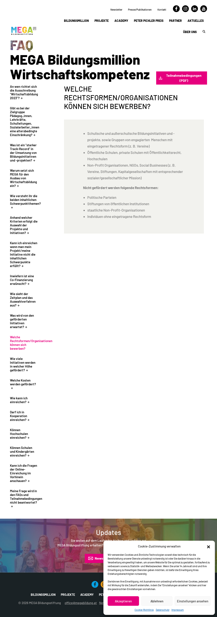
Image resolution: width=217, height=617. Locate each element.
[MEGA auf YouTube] (203, 11)
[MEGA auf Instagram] (185, 11)
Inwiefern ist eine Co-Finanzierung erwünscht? (22, 280)
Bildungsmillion (76, 20)
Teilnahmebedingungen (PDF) (184, 77)
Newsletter (116, 9)
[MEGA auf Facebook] (176, 11)
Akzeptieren (123, 601)
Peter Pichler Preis (148, 20)
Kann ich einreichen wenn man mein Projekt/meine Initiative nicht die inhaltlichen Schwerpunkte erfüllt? (23, 254)
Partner (175, 20)
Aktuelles (196, 20)
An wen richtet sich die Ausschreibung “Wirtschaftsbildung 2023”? (24, 92)
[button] (208, 546)
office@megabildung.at (81, 603)
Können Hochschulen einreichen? (19, 433)
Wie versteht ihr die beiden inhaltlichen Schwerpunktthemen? (25, 199)
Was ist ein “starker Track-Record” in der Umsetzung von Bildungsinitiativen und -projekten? (23, 152)
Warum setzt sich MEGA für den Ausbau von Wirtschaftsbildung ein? (23, 178)
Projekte (102, 20)
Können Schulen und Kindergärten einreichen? (22, 451)
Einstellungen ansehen (192, 601)
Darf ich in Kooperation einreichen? (18, 416)
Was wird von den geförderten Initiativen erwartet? (22, 321)
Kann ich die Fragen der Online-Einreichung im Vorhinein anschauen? (23, 473)
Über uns (190, 32)
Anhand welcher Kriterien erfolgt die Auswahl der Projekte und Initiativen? (24, 225)
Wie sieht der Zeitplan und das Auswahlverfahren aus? (23, 299)
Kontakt (161, 9)
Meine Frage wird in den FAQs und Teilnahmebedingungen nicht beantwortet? (26, 496)
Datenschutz (162, 609)
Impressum (177, 609)
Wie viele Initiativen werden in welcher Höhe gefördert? (22, 364)
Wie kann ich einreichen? (19, 400)
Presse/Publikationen (140, 9)
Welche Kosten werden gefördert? (23, 382)
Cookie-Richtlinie (144, 609)
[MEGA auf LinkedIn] (194, 11)
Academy (121, 20)
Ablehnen (156, 601)
